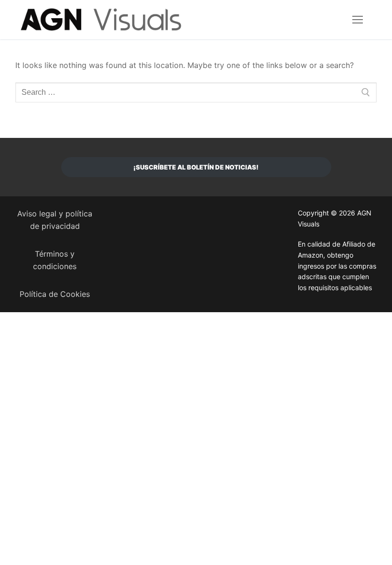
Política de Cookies (55, 294)
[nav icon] (357, 20)
